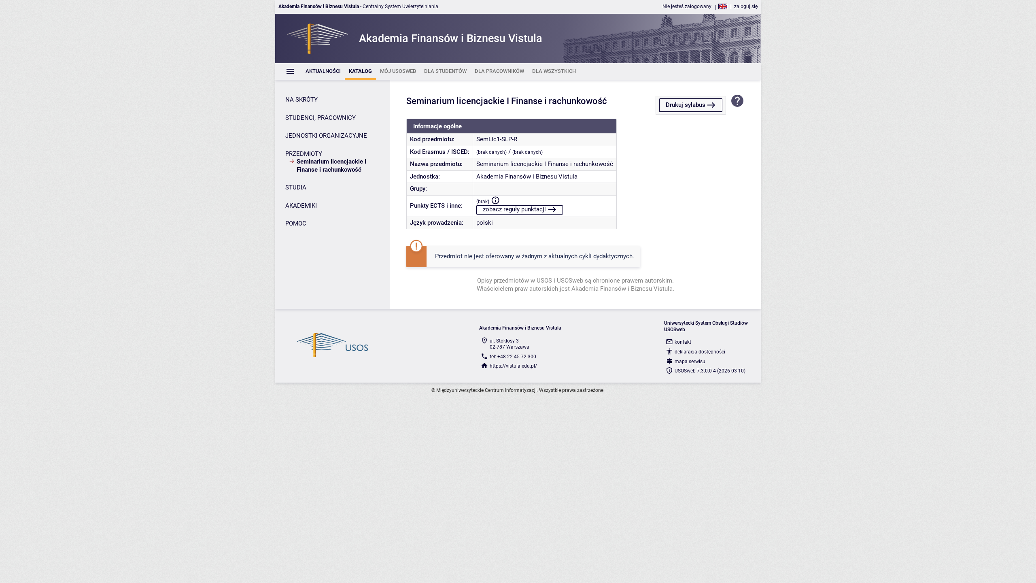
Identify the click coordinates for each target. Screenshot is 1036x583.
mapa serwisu (690, 361)
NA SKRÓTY (301, 99)
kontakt (683, 342)
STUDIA (295, 187)
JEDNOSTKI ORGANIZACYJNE (326, 135)
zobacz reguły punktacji (514, 209)
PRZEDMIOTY (303, 153)
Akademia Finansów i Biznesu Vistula (526, 176)
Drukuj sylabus (685, 105)
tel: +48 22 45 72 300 (513, 357)
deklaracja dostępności (700, 352)
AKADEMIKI (301, 205)
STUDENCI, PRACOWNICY (320, 117)
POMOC (295, 223)
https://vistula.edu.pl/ (513, 366)
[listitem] (323, 71)
